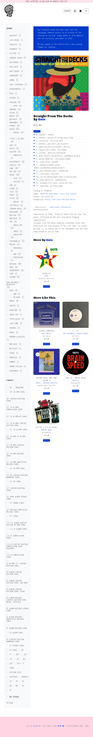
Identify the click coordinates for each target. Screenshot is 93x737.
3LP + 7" (20, 663)
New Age (13, 215)
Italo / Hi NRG (17, 139)
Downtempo (14, 76)
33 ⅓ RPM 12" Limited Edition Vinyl (16, 565)
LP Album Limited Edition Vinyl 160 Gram (17, 582)
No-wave (16, 297)
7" (11, 654)
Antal (38, 383)
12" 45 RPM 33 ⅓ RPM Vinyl (15, 437)
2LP (24, 659)
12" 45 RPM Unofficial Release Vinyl (16, 463)
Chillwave (14, 67)
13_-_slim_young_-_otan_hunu (47, 174)
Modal (12, 332)
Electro (13, 152)
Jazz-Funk (14, 323)
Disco (12, 129)
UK (11, 686)
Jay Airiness (69, 333)
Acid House (14, 40)
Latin (59, 199)
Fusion (12, 98)
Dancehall (17, 248)
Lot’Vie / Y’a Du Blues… (46, 427)
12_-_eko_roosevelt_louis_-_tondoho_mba (51, 171)
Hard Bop (13, 310)
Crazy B (75, 380)
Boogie (16, 132)
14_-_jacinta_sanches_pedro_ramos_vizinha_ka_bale (56, 177)
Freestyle (17, 155)
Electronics (15, 162)
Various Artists (50, 383)
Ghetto (12, 306)
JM (11, 387)
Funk (54, 199)
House (12, 175)
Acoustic (13, 45)
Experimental (15, 89)
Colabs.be (37, 726)
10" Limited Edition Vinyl (15, 400)
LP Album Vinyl (16, 633)
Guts (41, 119)
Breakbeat (14, 122)
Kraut (12, 195)
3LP (11, 663)
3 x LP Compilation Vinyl (15, 556)
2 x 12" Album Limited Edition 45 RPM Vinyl (16, 524)
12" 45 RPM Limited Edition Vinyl (15, 446)
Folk (11, 93)
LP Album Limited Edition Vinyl (14, 573)
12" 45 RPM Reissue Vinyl (15, 455)
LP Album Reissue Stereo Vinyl (17, 609)
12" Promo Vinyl (17, 503)
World (72, 199)
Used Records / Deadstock (13, 283)
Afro (15, 106)
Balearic (13, 119)
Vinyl (12, 668)
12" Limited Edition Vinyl (15, 489)
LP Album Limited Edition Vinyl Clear (15, 590)
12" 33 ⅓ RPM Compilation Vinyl (14, 408)
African (13, 102)
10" (25, 654)
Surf (11, 274)
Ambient (13, 109)
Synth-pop (17, 235)
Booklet (25, 677)
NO (17, 686)
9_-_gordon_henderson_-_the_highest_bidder (53, 159)
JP (17, 681)
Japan (12, 188)
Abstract (13, 36)
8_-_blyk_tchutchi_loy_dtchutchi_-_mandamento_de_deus (57, 156)
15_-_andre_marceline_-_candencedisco (50, 180)
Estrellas (46, 273)
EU (11, 690)
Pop (11, 222)
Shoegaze (13, 357)
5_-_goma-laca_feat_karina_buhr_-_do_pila (52, 147)
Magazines (14, 212)
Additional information (60, 207)
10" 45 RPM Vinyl (17, 392)
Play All (37, 131)
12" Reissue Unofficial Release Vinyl (17, 511)
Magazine (19, 387)
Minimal (13, 328)
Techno (12, 277)
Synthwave (14, 371)
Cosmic (12, 126)
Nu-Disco (13, 349)
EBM (14, 294)
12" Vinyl (14, 516)
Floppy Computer (46, 331)
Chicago (16, 182)
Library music (16, 209)
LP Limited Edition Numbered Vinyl (15, 640)
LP (18, 659)
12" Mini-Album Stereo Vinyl (16, 498)
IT (11, 681)
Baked (12, 116)
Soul (11, 267)
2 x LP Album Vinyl (18, 529)
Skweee (12, 362)
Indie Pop (14, 315)
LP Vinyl (13, 650)
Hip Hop (13, 172)
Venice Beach (82, 333)
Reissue (65, 199)
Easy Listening (16, 85)
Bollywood (14, 62)
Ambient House (16, 58)
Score (12, 353)
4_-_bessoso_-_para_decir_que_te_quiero (51, 144)
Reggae (12, 244)
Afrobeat (13, 49)
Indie (15, 231)
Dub (11, 145)
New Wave (13, 344)
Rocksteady (18, 257)
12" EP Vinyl (15, 481)
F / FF (75, 331)
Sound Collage (16, 366)
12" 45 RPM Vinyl (17, 468)
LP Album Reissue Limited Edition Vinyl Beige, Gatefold (16, 600)
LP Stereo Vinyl (17, 646)
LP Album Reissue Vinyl (17, 628)
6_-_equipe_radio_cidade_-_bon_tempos (50, 150)
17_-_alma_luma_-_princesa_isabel (49, 186)
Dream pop (17, 225)
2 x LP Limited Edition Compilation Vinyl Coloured (17, 546)
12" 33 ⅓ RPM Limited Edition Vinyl (16, 424)
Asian (12, 113)
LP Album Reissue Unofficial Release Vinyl (15, 619)
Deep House (14, 71)
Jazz (11, 192)
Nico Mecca (46, 333)
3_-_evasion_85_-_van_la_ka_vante (49, 141)
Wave (11, 290)
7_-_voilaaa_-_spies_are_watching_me (50, 153)
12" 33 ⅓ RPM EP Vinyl (16, 416)
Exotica (13, 165)
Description (40, 207)
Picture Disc (15, 672)
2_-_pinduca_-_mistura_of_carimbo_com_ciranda (54, 138)
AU (23, 681)
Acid (15, 178)
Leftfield (14, 205)
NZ (22, 650)
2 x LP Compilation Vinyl (15, 537)
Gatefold (13, 677)
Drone (12, 80)
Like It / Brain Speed (75, 378)
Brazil (48, 199)
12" (11, 659)
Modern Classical (17, 337)
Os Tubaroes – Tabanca (44, 135)
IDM (11, 185)
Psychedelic (15, 241)
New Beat (13, 218)
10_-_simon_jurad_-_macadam (46, 162)
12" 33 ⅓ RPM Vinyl (18, 430)
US (23, 686)
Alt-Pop (13, 53)
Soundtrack (14, 270)
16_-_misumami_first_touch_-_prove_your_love (53, 183)
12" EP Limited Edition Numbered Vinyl (17, 476)
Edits (12, 148)
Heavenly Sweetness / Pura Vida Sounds (58, 194)
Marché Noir (46, 430)
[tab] (40, 207)
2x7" (18, 654)
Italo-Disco (15, 319)
